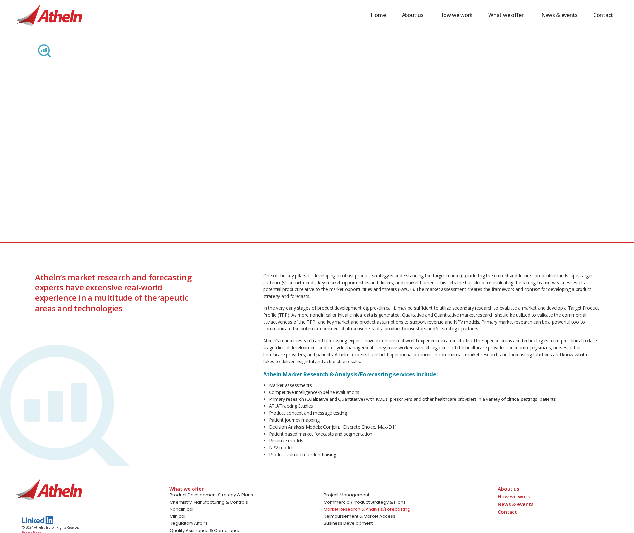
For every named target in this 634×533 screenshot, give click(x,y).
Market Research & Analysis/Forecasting (367, 509)
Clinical (177, 516)
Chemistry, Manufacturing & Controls (209, 502)
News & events (516, 504)
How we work (514, 496)
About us (508, 488)
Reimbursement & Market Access (359, 516)
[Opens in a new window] (38, 520)
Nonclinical (181, 509)
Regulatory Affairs (189, 523)
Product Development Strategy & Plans (211, 495)
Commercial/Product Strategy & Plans (364, 502)
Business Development (348, 523)
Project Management (346, 495)
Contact (507, 511)
